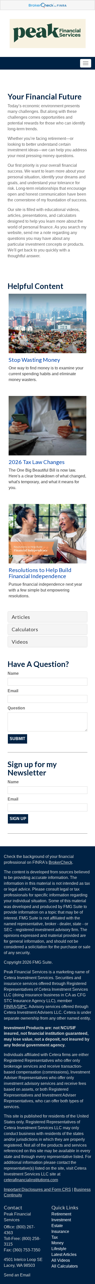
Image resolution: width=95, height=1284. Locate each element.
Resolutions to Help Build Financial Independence (40, 572)
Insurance (60, 1231)
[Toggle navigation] (85, 63)
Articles (21, 617)
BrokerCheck (60, 862)
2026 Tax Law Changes (37, 461)
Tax (54, 1237)
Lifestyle (58, 1249)
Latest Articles (64, 1254)
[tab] (47, 617)
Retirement (61, 1214)
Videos (20, 641)
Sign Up (18, 818)
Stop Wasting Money (34, 359)
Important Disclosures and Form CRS (37, 1189)
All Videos (60, 1260)
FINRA (10, 1006)
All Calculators (64, 1266)
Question (16, 708)
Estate (57, 1226)
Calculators (25, 629)
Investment (61, 1220)
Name (13, 673)
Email (13, 691)
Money (57, 1243)
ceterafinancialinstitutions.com (31, 1180)
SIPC (22, 1006)
